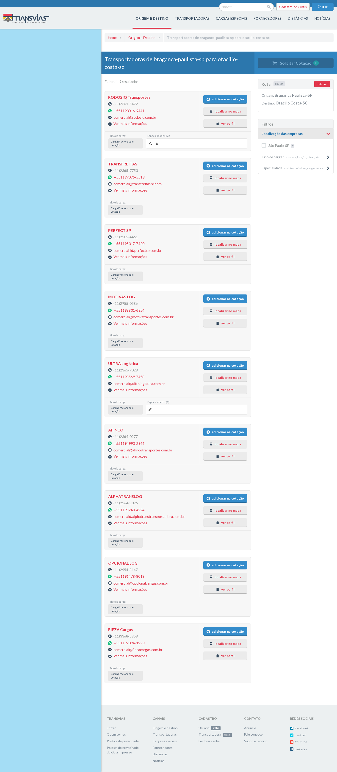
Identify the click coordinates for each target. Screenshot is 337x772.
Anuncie (250, 728)
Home (112, 38)
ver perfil (228, 123)
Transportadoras (165, 734)
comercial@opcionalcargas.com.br (140, 583)
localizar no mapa (228, 111)
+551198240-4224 (129, 509)
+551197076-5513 (129, 177)
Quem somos (116, 734)
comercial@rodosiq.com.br (134, 117)
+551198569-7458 (129, 376)
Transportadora (215, 734)
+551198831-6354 (129, 310)
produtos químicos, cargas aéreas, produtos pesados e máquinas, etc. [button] (297, 168)
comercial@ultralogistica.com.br (139, 383)
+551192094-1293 (129, 642)
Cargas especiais (231, 18)
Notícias (322, 18)
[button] (295, 134)
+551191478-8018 (129, 576)
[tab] (295, 134)
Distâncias (160, 754)
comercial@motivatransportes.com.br (143, 317)
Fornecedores (163, 748)
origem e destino (152, 18)
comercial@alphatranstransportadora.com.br (149, 516)
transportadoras (192, 18)
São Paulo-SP (280, 145)
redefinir (322, 84)
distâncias (298, 18)
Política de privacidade (123, 741)
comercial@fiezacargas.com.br (138, 649)
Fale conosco (253, 734)
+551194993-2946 (129, 443)
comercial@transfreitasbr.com (137, 183)
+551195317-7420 (129, 243)
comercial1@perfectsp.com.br (137, 250)
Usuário (209, 728)
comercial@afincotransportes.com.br (142, 450)
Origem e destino (165, 728)
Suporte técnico (255, 741)
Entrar (323, 6)
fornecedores (267, 18)
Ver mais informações (130, 123)
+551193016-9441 (129, 110)
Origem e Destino (141, 38)
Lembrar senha (209, 741)
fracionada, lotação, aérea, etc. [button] (291, 157)
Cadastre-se (293, 7)
